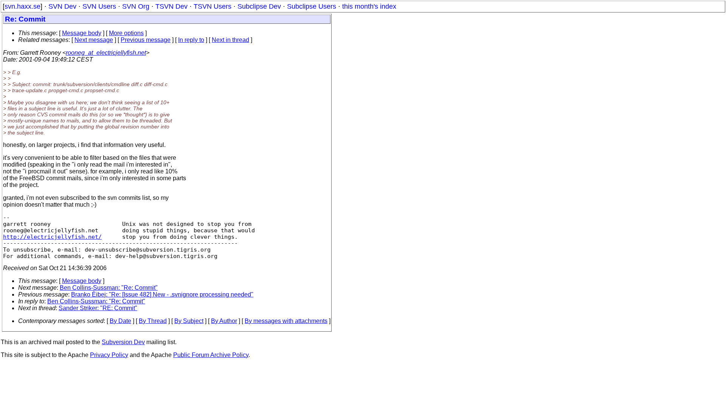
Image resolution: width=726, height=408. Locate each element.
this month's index (369, 6)
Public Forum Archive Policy (210, 355)
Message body (81, 33)
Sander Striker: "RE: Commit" (98, 308)
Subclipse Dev (259, 6)
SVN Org (135, 6)
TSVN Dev (171, 6)
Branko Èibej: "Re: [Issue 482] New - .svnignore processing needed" (162, 294)
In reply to (191, 40)
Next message (93, 40)
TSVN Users (212, 6)
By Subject (188, 321)
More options (126, 33)
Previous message (146, 40)
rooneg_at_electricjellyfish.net (106, 52)
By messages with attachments (286, 321)
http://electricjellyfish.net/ (52, 236)
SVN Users (99, 6)
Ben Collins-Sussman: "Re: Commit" (109, 287)
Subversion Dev (123, 342)
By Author (224, 321)
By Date (120, 321)
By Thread (153, 321)
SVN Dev (62, 6)
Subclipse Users (311, 6)
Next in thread (230, 40)
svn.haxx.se (22, 6)
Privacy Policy (109, 355)
